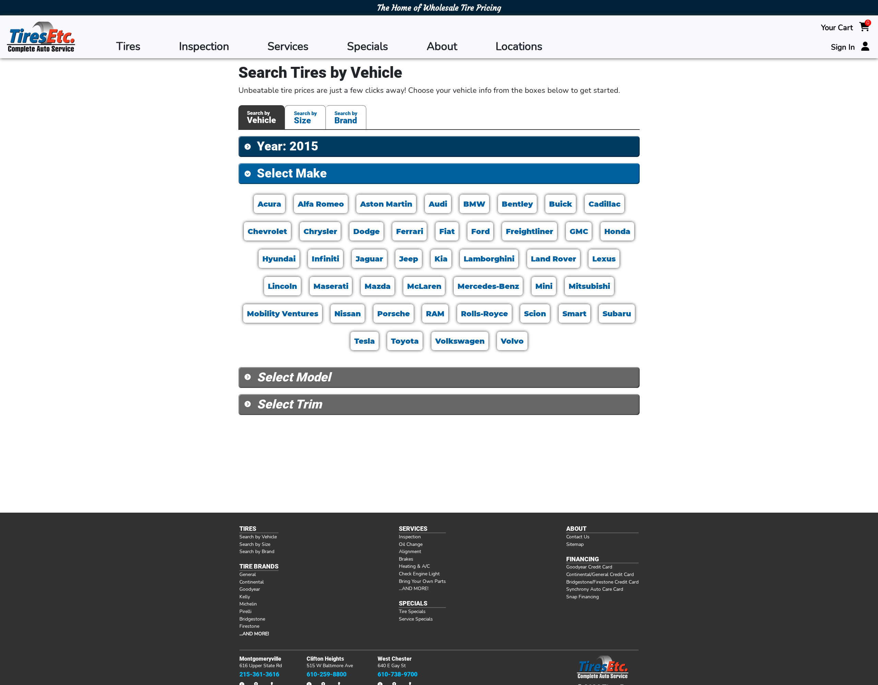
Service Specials (416, 618)
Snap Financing (582, 596)
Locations (519, 46)
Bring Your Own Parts (422, 581)
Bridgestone (252, 618)
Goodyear (249, 589)
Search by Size (254, 544)
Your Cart (837, 28)
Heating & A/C (414, 566)
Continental (251, 581)
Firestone (249, 626)
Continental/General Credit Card (600, 574)
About (442, 46)
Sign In (843, 47)
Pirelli (245, 611)
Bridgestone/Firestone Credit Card (602, 581)
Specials (367, 46)
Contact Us (578, 536)
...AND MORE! (413, 588)
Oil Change (411, 544)
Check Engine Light (419, 573)
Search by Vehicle (258, 536)
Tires (128, 46)
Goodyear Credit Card (589, 566)
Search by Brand (256, 551)
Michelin (248, 603)
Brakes (406, 558)
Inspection (204, 46)
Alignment (410, 551)
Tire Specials (412, 611)
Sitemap (575, 544)
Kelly (244, 596)
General (247, 574)
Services (288, 46)
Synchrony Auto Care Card (594, 589)
